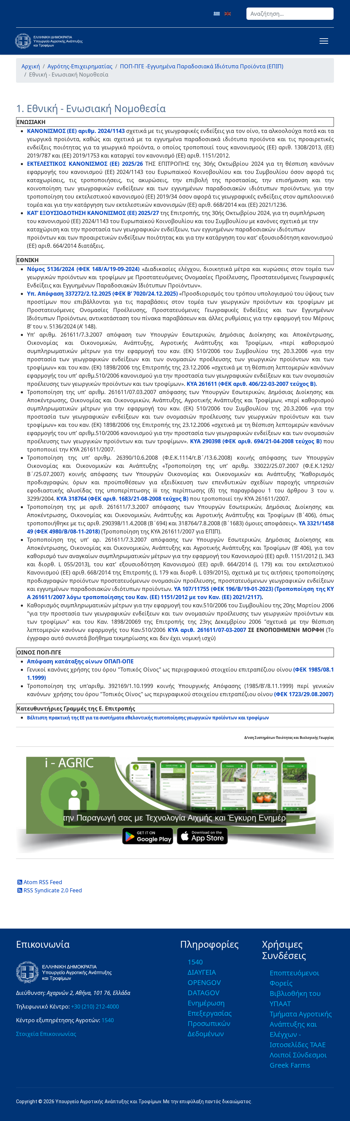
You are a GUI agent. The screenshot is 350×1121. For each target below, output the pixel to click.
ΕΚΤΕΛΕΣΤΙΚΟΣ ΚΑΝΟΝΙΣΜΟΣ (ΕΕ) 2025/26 (85, 163)
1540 (108, 1020)
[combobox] (290, 13)
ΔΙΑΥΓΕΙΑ (202, 972)
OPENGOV (204, 982)
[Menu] (322, 41)
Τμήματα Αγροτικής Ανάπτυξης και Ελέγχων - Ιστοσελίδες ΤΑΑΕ (301, 1029)
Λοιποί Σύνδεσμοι (298, 1054)
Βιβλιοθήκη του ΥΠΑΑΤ (295, 998)
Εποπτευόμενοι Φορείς (294, 978)
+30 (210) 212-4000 (95, 1006)
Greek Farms (290, 1065)
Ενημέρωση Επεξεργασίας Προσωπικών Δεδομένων (210, 1018)
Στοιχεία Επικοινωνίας (46, 1034)
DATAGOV (203, 992)
